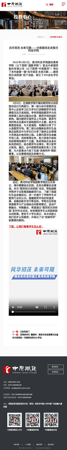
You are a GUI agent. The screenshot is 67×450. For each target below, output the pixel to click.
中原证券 (16, 444)
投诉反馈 (51, 444)
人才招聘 (28, 444)
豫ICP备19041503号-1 (26, 448)
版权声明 (39, 444)
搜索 (51, 5)
